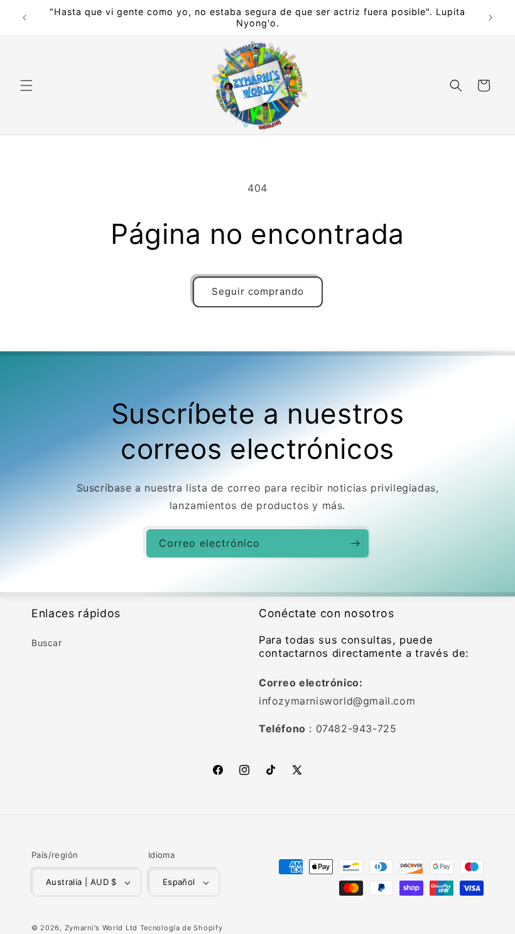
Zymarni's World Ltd (101, 927)
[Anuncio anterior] (24, 17)
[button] (26, 85)
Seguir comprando (258, 291)
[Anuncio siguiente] (490, 17)
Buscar (46, 642)
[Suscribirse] (355, 543)
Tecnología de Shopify (181, 927)
